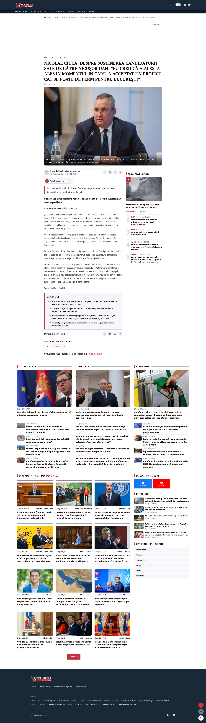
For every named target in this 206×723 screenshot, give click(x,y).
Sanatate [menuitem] (81, 11)
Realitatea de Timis (109, 704)
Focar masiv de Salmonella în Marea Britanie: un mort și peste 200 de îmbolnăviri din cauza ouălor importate (146, 260)
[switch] (178, 4)
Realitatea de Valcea (69, 171)
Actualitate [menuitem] (36, 11)
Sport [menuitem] (91, 11)
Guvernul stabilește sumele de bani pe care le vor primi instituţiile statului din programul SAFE (165, 429)
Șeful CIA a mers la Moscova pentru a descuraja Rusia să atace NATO (73, 643)
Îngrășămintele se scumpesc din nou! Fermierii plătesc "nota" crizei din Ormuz (163, 453)
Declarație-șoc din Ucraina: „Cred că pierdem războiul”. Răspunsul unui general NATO (34, 601)
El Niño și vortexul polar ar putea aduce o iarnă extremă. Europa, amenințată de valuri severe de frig (144, 207)
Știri (56, 17)
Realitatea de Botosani (57, 704)
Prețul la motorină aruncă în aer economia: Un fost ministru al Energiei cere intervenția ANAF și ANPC (165, 442)
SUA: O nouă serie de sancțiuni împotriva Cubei (145, 233)
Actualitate (131, 212)
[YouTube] (189, 4)
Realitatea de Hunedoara (127, 704)
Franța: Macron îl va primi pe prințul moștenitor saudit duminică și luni (144, 222)
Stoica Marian (86, 552)
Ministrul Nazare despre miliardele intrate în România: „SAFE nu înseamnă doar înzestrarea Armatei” (112, 516)
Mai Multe (74, 656)
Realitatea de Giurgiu (146, 701)
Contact (33, 687)
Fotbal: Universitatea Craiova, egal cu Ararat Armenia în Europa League (146, 247)
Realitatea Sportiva (49, 701)
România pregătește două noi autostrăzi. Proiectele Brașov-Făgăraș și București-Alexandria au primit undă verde (47, 464)
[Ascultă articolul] (201, 705)
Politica (64, 17)
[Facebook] (185, 4)
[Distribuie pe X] (120, 172)
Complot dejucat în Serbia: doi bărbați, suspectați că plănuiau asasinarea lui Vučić (44, 413)
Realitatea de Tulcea (163, 701)
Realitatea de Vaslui (111, 701)
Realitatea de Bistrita (78, 701)
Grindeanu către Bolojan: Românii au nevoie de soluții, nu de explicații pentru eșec (34, 644)
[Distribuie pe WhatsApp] (115, 172)
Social (133, 254)
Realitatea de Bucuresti (75, 704)
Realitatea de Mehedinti (128, 701)
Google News (96, 353)
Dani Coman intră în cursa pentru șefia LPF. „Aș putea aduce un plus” (48, 440)
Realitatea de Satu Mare (38, 704)
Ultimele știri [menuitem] (21, 11)
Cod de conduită (80, 687)
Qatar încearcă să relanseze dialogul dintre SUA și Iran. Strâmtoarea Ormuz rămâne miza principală (73, 603)
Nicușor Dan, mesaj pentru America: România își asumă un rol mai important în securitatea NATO (82, 310)
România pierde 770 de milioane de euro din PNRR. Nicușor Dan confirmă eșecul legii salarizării (165, 464)
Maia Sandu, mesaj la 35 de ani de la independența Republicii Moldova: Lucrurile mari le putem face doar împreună (73, 559)
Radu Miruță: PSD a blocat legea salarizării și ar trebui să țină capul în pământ (112, 601)
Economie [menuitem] (60, 11)
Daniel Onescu (124, 509)
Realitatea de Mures (95, 701)
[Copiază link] (104, 172)
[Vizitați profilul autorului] (46, 172)
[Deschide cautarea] (170, 4)
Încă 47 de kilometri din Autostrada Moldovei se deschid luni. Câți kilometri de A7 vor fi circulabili (47, 429)
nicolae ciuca (59, 346)
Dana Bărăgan (124, 638)
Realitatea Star (64, 701)
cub (47, 346)
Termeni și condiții (45, 687)
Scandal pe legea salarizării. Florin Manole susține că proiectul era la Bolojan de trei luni (83, 324)
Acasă (48, 17)
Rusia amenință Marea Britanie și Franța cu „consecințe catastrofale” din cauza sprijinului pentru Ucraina (85, 302)
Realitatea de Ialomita (93, 704)
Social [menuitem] (70, 11)
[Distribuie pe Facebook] (110, 172)
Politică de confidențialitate (63, 687)
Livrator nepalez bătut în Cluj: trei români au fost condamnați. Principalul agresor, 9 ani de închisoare (48, 451)
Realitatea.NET (35, 701)
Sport (133, 242)
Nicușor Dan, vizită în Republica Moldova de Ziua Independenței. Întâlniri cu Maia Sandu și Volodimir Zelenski (111, 646)
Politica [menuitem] (48, 11)
